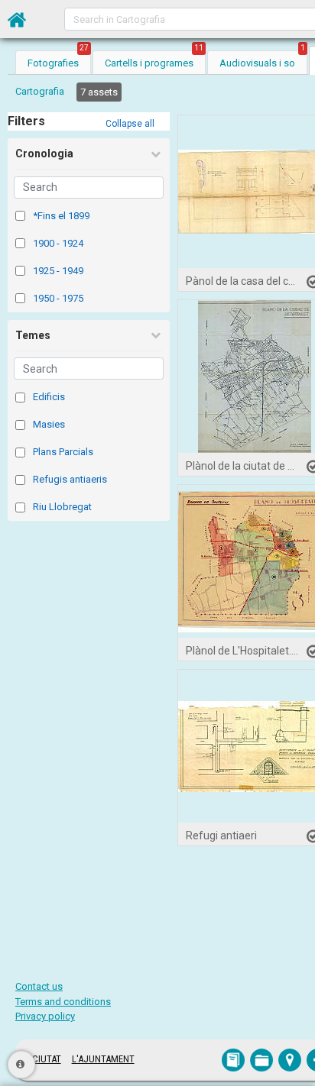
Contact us (39, 986)
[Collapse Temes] (155, 335)
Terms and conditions (63, 1001)
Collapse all (130, 123)
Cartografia (39, 91)
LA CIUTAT (40, 1059)
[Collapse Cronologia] (155, 154)
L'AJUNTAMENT (103, 1059)
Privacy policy (45, 1016)
